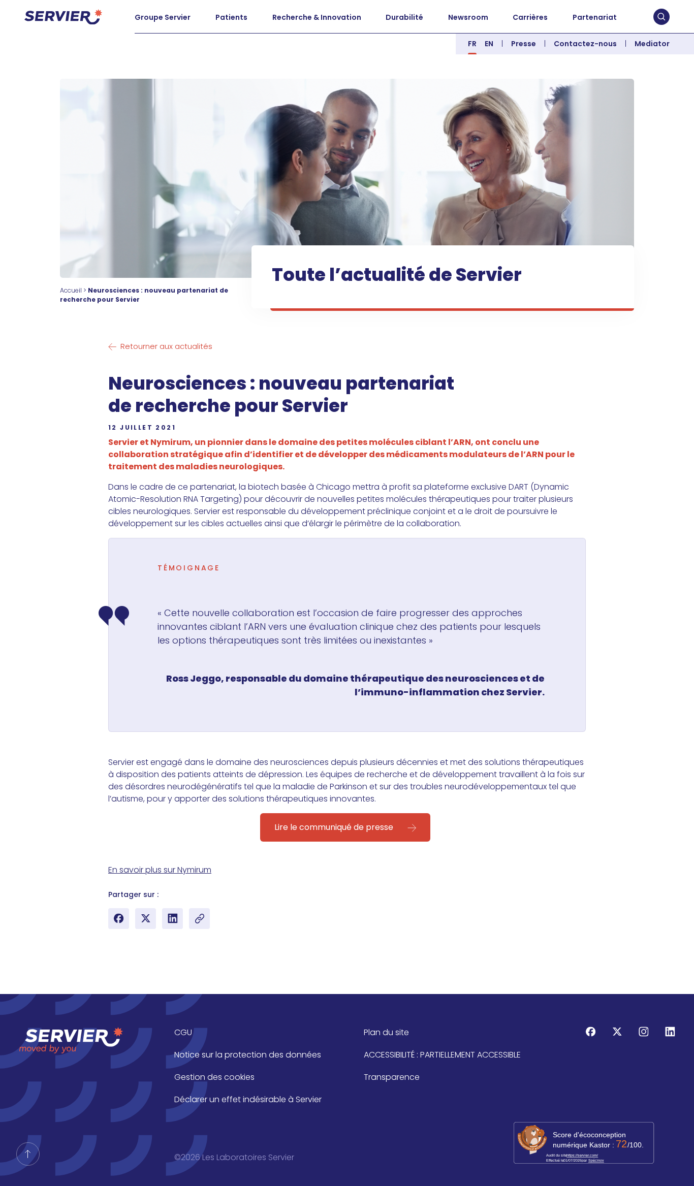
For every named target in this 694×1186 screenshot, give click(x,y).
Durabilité (404, 17)
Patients (231, 17)
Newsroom (468, 17)
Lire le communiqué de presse (333, 827)
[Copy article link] (199, 918)
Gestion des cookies (214, 1077)
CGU (183, 1032)
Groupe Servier (163, 17)
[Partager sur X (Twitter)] (145, 918)
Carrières (530, 17)
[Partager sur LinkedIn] (172, 918)
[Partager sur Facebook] (118, 918)
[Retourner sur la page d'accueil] (28, 1154)
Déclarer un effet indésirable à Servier (248, 1099)
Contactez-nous (585, 44)
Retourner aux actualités (166, 346)
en (489, 44)
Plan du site (386, 1032)
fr (472, 44)
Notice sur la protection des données (247, 1055)
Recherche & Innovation (316, 17)
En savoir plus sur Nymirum (159, 870)
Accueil (71, 290)
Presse (523, 44)
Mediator (652, 44)
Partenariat (595, 17)
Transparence (392, 1077)
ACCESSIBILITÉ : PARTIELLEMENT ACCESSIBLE (442, 1055)
